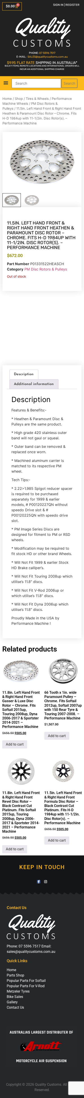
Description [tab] (24, 374)
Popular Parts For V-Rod (26, 986)
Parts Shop (15, 975)
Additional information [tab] (34, 384)
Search (69, 83)
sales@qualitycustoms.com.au (31, 951)
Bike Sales (15, 997)
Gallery (12, 1002)
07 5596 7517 (47, 52)
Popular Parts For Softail (26, 981)
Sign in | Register (66, 4)
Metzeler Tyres (18, 991)
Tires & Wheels (37, 99)
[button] (5, 82)
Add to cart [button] (15, 744)
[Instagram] (45, 881)
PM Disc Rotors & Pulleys (45, 269)
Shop (19, 99)
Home (7, 99)
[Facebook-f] (38, 881)
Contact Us (15, 1007)
